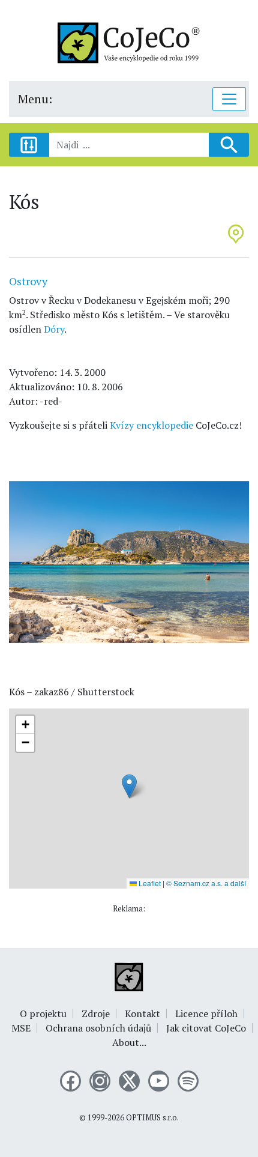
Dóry (54, 329)
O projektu (43, 1013)
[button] (129, 786)
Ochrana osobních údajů (98, 1028)
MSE (21, 1028)
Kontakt (142, 1013)
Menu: (35, 99)
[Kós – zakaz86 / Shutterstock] (129, 560)
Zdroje (96, 1013)
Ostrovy (28, 281)
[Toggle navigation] (229, 99)
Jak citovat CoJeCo (206, 1028)
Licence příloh (206, 1013)
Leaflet (149, 883)
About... (129, 1042)
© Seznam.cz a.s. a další (206, 883)
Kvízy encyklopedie (151, 425)
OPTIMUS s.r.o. (152, 1118)
